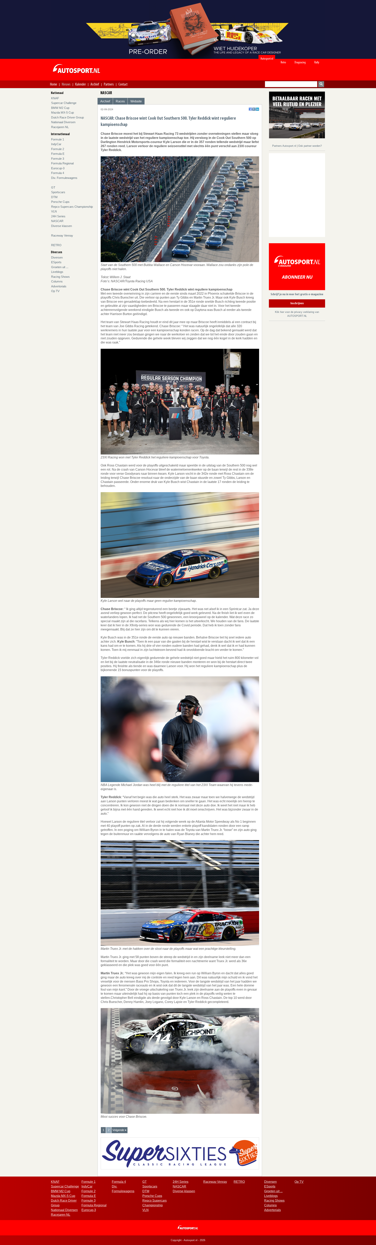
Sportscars (58, 192)
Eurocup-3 (57, 168)
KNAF (55, 98)
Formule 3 (57, 158)
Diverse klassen (61, 226)
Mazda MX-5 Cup (62, 112)
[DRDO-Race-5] (297, 114)
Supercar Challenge (63, 103)
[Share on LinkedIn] (257, 109)
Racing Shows (60, 276)
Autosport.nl (266, 58)
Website (136, 101)
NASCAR (57, 221)
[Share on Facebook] (250, 109)
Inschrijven (297, 303)
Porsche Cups (60, 201)
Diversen (57, 257)
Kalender (80, 84)
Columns (57, 281)
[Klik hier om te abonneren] (297, 267)
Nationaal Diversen (63, 122)
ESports (56, 262)
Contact (122, 84)
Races (120, 101)
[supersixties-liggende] (180, 1153)
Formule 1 (57, 139)
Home (53, 84)
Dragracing (300, 62)
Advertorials (58, 286)
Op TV (55, 291)
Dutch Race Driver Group (67, 117)
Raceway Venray (62, 235)
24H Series (58, 216)
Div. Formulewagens (64, 177)
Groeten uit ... (59, 267)
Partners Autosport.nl (284, 145)
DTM (54, 197)
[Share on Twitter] (254, 109)
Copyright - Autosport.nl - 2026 (188, 1240)
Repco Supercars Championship (72, 206)
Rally (316, 62)
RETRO (56, 245)
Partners (109, 84)
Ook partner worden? (310, 145)
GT (53, 187)
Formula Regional (62, 163)
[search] (321, 84)
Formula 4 (57, 173)
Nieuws (66, 84)
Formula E (57, 153)
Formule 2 (57, 149)
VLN (54, 211)
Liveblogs (57, 271)
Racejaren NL (60, 127)
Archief (94, 84)
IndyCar (56, 144)
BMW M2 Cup (60, 107)
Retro (283, 62)
